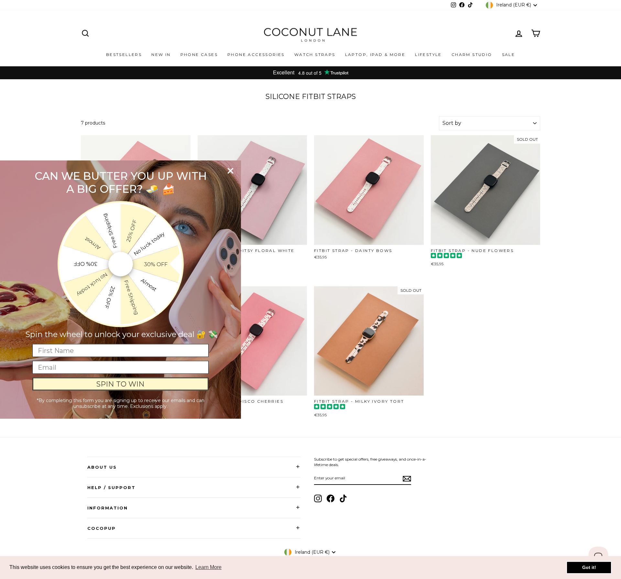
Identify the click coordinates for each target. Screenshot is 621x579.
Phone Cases (199, 54)
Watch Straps (314, 54)
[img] (446, 256)
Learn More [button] (208, 567)
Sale (508, 54)
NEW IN (160, 54)
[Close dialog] (230, 171)
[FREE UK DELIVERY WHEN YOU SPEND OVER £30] (310, 73)
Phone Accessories (256, 54)
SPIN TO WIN (120, 383)
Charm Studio (472, 54)
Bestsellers (124, 54)
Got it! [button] (589, 567)
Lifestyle (428, 54)
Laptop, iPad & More (375, 54)
